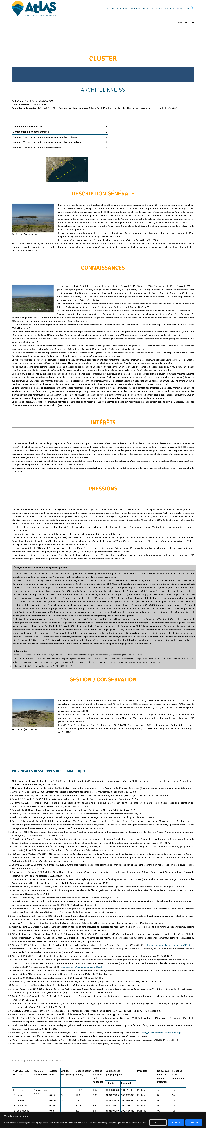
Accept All (193, 1122)
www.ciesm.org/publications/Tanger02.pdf (81, 967)
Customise (158, 1122)
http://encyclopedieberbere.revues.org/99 (162, 1032)
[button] (192, 8)
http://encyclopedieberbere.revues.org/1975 (168, 945)
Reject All (176, 1122)
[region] (103, 1120)
